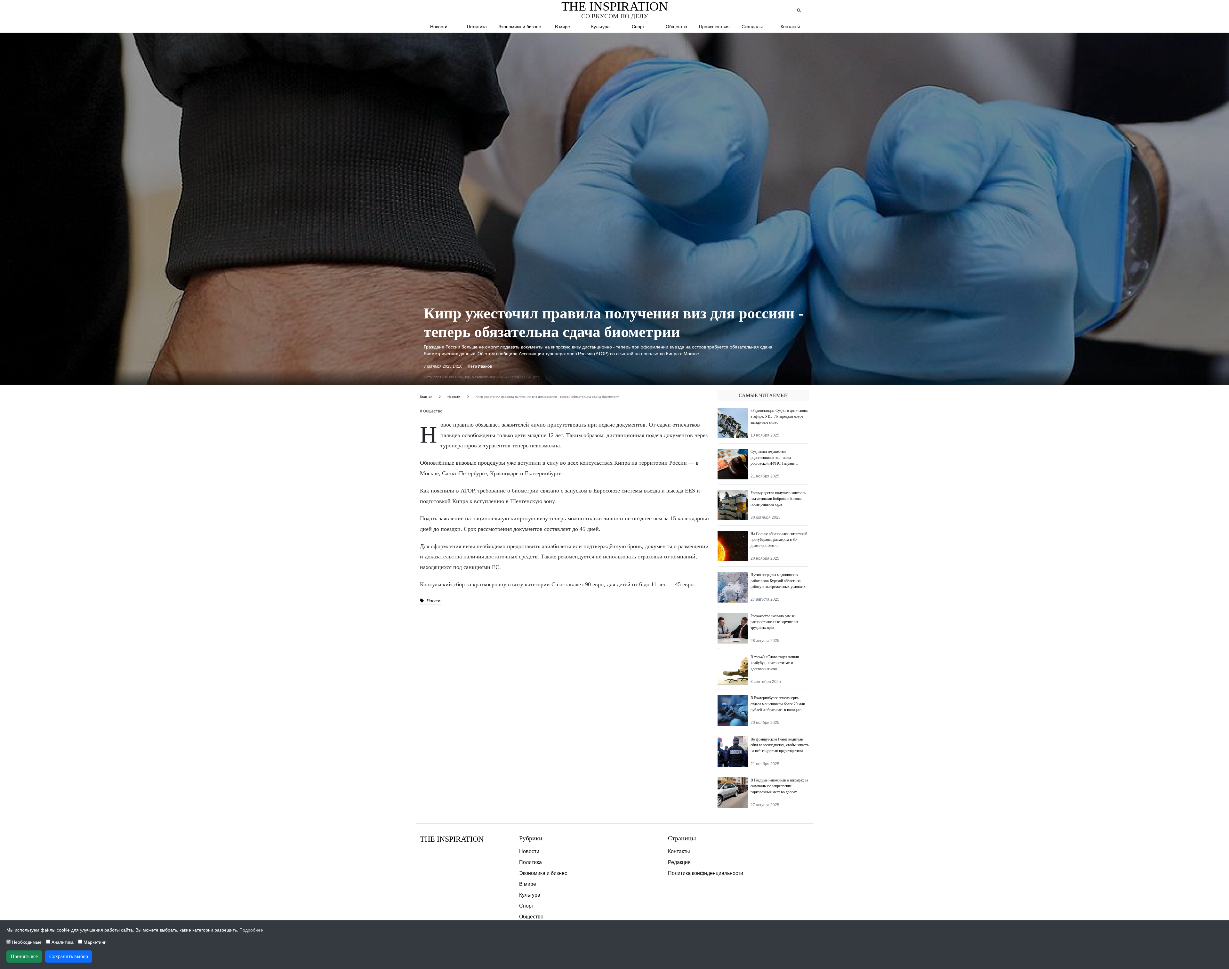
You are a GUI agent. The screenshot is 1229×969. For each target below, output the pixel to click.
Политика (477, 26)
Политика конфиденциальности (705, 873)
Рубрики (530, 838)
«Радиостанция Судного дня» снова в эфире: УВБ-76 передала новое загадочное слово (779, 416)
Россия (433, 600)
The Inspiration (452, 839)
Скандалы (752, 26)
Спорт (638, 26)
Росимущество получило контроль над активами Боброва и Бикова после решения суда (778, 499)
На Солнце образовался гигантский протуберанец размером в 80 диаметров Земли (779, 540)
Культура (600, 26)
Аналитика (62, 942)
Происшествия (714, 26)
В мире (562, 26)
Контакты (790, 26)
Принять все (24, 956)
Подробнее (251, 930)
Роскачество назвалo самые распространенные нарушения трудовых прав (774, 622)
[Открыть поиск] (798, 10)
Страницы (682, 838)
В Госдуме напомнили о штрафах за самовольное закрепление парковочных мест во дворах (779, 786)
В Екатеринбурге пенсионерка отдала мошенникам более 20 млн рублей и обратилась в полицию (778, 704)
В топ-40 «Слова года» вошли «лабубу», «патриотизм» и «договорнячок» (775, 663)
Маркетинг (94, 942)
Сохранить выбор (68, 956)
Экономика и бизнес (519, 26)
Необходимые (26, 942)
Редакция (679, 862)
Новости (438, 26)
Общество (676, 26)
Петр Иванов (480, 366)
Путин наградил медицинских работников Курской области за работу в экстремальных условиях (778, 581)
